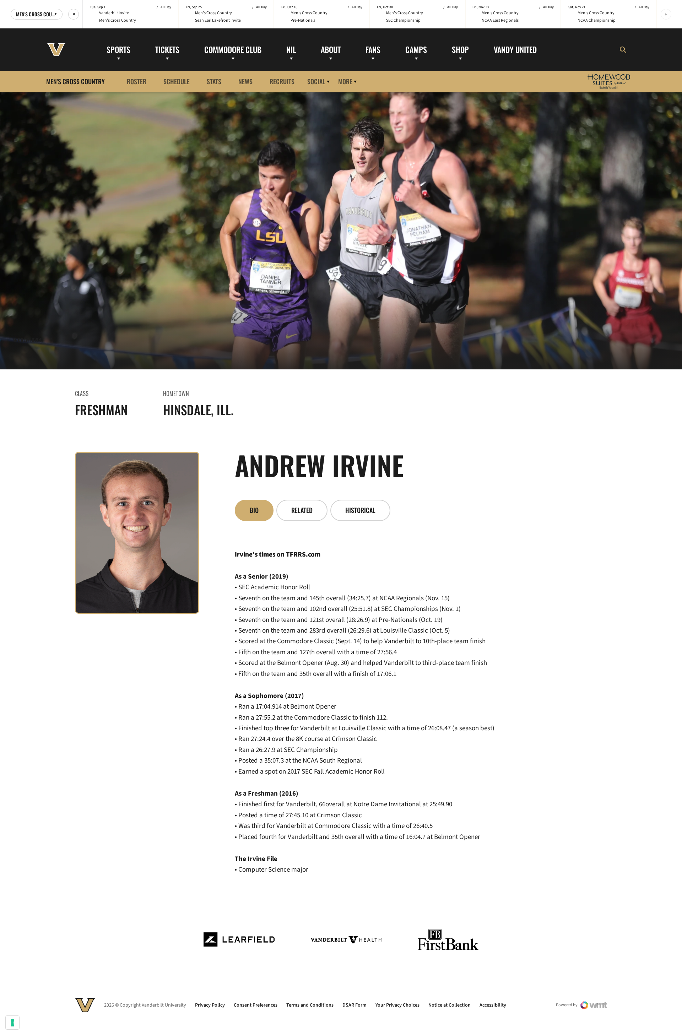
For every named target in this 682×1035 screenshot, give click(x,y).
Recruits (282, 81)
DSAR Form (354, 1005)
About (331, 49)
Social (316, 81)
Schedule (176, 81)
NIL (291, 49)
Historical (360, 510)
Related (302, 510)
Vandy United (515, 49)
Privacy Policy (210, 1005)
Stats (214, 81)
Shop (460, 49)
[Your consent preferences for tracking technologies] (12, 1022)
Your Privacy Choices (397, 1005)
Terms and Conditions (310, 1005)
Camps (416, 49)
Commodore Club (232, 49)
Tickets (167, 49)
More (345, 81)
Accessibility (493, 1005)
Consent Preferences (255, 1005)
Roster (136, 81)
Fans (373, 49)
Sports (118, 49)
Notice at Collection (449, 1005)
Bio (254, 510)
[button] (73, 14)
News (245, 81)
